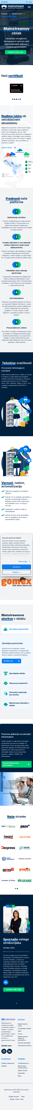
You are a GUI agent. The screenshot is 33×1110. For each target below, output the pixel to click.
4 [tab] (18, 99)
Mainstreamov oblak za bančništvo (23, 1038)
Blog (30, 2)
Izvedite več (8, 661)
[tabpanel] (16, 88)
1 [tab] (12, 99)
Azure (20, 1034)
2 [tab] (14, 99)
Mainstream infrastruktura (22, 1067)
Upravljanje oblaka (24, 1028)
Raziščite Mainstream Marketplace (11, 764)
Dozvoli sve (16, 567)
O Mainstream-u (23, 1063)
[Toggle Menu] (29, 7)
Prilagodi (15, 572)
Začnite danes (6, 148)
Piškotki (4, 1066)
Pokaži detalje (22, 561)
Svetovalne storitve (24, 1045)
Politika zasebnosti (7, 1063)
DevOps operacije (24, 1043)
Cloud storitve (17, 14)
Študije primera (14, 1096)
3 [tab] (16, 99)
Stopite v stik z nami (13, 989)
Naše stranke (22, 1070)
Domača (4, 14)
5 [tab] (20, 99)
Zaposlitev (21, 1073)
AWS (19, 1031)
